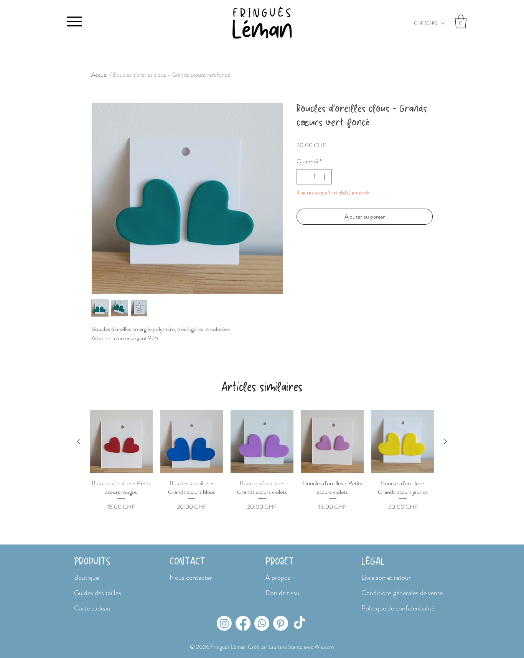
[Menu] (74, 21)
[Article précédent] (78, 441)
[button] (429, 23)
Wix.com (324, 647)
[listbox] (429, 23)
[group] (262, 461)
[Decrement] (303, 176)
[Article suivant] (445, 441)
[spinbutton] (314, 176)
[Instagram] (224, 623)
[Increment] (325, 176)
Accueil (100, 74)
